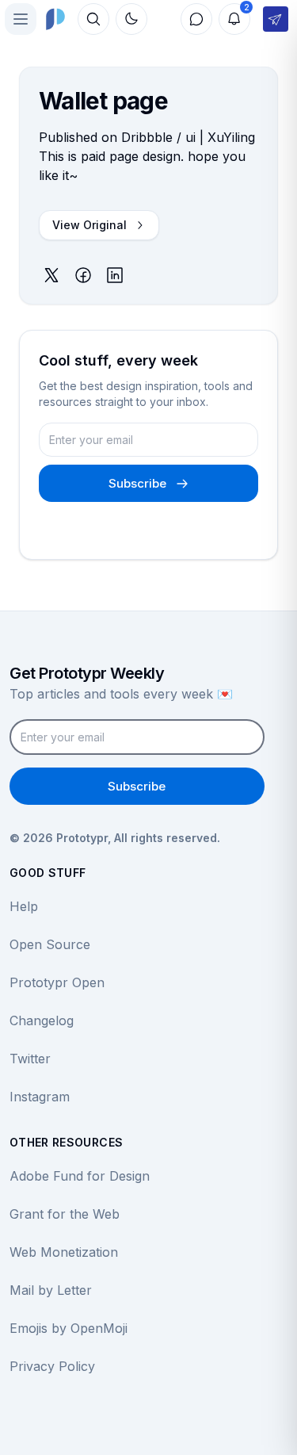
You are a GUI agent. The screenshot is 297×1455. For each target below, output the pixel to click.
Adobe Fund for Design (80, 1176)
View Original (89, 225)
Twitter (30, 1058)
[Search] (93, 19)
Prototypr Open (57, 982)
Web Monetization (64, 1252)
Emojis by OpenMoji (69, 1328)
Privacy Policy (52, 1366)
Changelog (42, 1020)
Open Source (50, 944)
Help (24, 906)
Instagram (40, 1097)
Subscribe (137, 483)
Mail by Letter (51, 1290)
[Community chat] (196, 19)
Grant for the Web (65, 1214)
